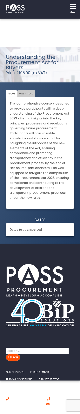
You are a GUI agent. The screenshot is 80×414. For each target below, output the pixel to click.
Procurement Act (18, 386)
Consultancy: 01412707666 (28, 399)
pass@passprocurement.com (27, 409)
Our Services (14, 372)
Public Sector (39, 372)
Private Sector (49, 379)
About (11, 93)
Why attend (26, 93)
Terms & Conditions (19, 379)
